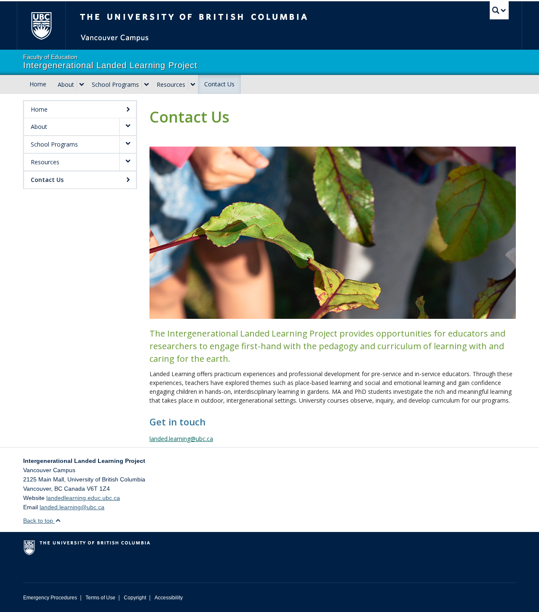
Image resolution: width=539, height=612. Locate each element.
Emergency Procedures (50, 598)
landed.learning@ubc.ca (181, 439)
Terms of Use (100, 598)
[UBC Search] (499, 10)
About (66, 84)
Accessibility (169, 598)
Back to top (39, 520)
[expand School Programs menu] (146, 84)
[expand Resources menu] (193, 84)
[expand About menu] (82, 84)
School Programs (115, 84)
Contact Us (219, 84)
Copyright (135, 598)
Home (37, 84)
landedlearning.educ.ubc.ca (83, 497)
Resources (171, 84)
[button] (127, 126)
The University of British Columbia (41, 25)
